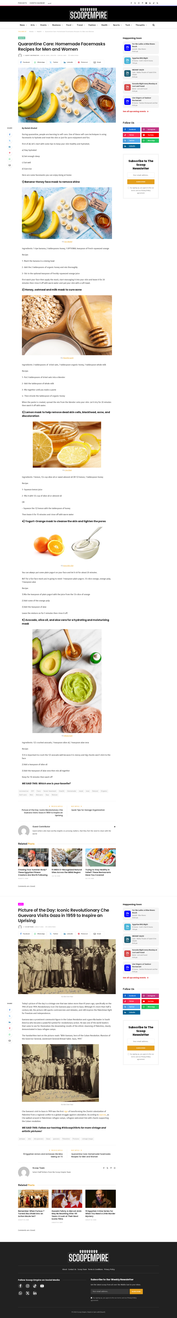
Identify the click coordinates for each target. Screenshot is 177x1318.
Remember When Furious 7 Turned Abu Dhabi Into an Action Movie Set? (31, 1214)
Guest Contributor (32, 55)
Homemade (71, 791)
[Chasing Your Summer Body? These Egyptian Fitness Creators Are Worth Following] (33, 857)
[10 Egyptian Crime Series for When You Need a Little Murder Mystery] (100, 1199)
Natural (95, 791)
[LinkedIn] (9, 146)
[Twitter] (9, 140)
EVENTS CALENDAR (37, 3)
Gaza (48, 1139)
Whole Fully (68, 736)
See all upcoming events (136, 111)
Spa (47, 795)
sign (66, 1111)
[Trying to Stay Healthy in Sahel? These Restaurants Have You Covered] (100, 857)
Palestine (66, 1139)
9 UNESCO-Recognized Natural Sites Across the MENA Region (67, 871)
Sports (116, 25)
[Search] (153, 25)
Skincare (39, 795)
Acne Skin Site (68, 566)
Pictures (76, 1139)
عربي (49, 3)
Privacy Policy (146, 190)
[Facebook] (9, 134)
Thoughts (140, 25)
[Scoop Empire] (88, 14)
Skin (31, 795)
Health (104, 25)
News (22, 25)
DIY (32, 791)
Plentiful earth (68, 358)
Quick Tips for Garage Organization (88, 810)
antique (22, 1139)
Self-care (23, 795)
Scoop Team (29, 927)
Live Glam (68, 470)
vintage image (87, 1139)
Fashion (92, 25)
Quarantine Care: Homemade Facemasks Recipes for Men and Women (91, 1155)
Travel (80, 25)
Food (68, 25)
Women (54, 795)
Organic (104, 791)
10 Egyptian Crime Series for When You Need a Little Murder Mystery (100, 1214)
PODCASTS (22, 3)
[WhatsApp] (9, 159)
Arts (33, 25)
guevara (56, 1139)
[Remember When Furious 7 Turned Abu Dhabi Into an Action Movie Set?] (33, 1199)
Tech (127, 25)
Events (43, 25)
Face (39, 791)
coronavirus (23, 791)
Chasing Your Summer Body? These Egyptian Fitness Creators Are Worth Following (32, 872)
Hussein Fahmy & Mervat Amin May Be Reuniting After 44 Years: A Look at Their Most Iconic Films (67, 1215)
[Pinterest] (9, 152)
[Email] (9, 165)
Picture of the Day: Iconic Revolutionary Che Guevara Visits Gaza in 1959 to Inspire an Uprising (42, 813)
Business (56, 25)
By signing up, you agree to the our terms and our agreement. (142, 190)
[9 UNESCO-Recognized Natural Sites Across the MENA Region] (67, 857)
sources (102, 1115)
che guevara (38, 1139)
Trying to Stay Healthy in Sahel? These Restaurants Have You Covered (98, 872)
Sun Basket (68, 242)
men (87, 791)
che (29, 1139)
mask (81, 791)
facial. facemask (50, 791)
